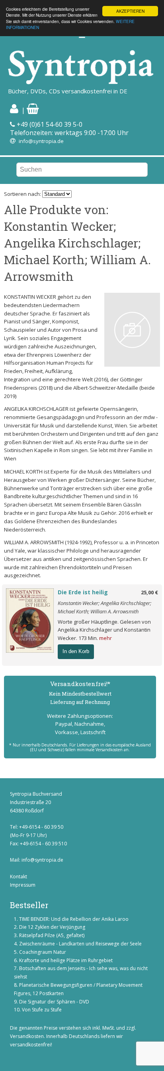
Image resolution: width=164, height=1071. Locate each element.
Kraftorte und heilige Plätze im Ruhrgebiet (66, 960)
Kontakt (18, 876)
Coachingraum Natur (42, 952)
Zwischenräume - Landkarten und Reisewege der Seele (80, 943)
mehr (105, 638)
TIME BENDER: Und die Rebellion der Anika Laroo (74, 919)
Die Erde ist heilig (83, 592)
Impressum (22, 885)
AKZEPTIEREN (130, 11)
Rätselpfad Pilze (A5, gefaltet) (51, 935)
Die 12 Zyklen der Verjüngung (52, 927)
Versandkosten (27, 1036)
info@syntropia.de (41, 141)
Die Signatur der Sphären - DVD (54, 1001)
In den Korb (75, 651)
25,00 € (149, 592)
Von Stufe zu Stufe (42, 1009)
